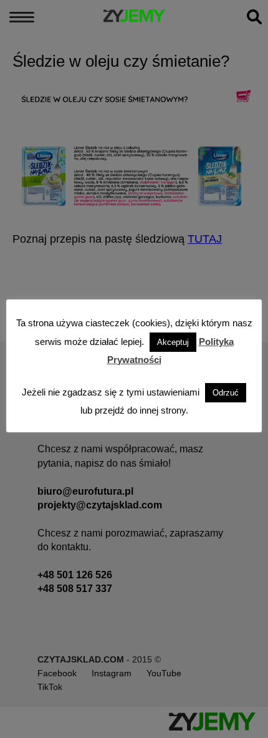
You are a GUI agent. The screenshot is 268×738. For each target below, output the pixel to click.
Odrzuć (226, 392)
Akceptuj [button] (173, 342)
